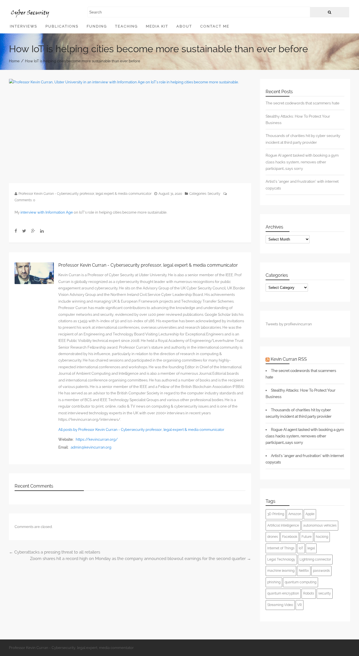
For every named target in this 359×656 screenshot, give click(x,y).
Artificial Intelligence (283, 525)
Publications (62, 26)
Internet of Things (280, 548)
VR (299, 605)
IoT (301, 548)
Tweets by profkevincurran (289, 324)
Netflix (304, 571)
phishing (273, 582)
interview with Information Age (46, 212)
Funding (97, 26)
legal (311, 548)
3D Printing (275, 514)
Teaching (126, 26)
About (184, 26)
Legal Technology (281, 559)
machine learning (280, 571)
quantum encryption (283, 593)
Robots (308, 593)
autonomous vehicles (320, 525)
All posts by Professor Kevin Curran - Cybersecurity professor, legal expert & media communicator (141, 430)
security (324, 593)
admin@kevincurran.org (91, 447)
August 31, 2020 (170, 194)
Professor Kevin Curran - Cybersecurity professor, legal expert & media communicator (85, 194)
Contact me (214, 26)
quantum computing (300, 582)
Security (214, 194)
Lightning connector (315, 559)
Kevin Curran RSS (289, 359)
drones (272, 537)
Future (307, 537)
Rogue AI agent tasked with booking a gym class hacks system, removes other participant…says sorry (302, 162)
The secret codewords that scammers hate (302, 103)
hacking (322, 537)
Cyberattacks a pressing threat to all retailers (54, 552)
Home (14, 61)
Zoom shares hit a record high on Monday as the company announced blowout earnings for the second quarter (140, 558)
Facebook (289, 537)
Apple (309, 514)
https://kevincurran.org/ (97, 439)
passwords (321, 571)
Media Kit (157, 26)
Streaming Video (280, 605)
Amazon (294, 514)
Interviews (23, 26)
